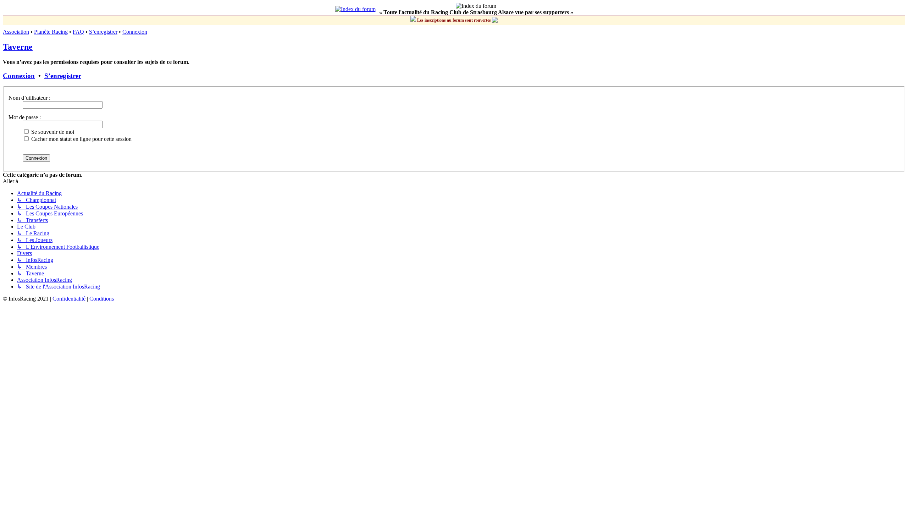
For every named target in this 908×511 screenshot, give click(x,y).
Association (16, 32)
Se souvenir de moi (52, 132)
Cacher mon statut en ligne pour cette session (81, 139)
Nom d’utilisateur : (29, 98)
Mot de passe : (25, 117)
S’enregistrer (103, 32)
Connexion (134, 32)
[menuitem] (69, 299)
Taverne (18, 46)
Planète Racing (51, 32)
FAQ (78, 32)
